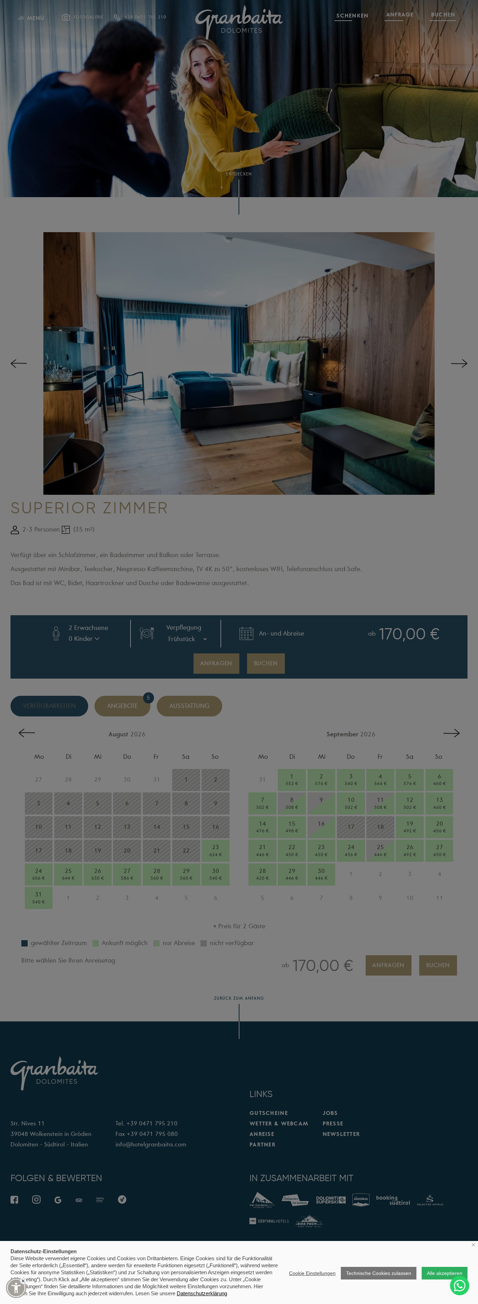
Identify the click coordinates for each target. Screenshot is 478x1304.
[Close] (23, 1281)
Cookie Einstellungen (312, 1273)
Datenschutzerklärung (202, 1293)
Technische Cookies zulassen (378, 1273)
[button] (16, 1288)
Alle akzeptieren (444, 1273)
